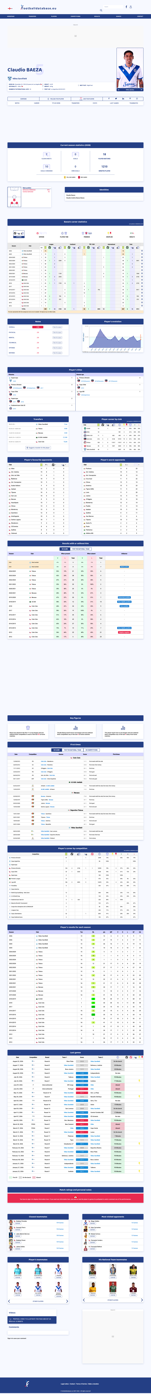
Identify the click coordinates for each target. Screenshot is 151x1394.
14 (45, 286)
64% (130, 435)
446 (99, 910)
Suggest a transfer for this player (39, 448)
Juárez (88, 496)
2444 (99, 857)
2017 (41, 388)
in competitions (92, 750)
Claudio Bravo (92, 1275)
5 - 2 (85, 779)
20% (139, 449)
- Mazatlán (46, 824)
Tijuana (13, 492)
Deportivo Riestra (96, 1148)
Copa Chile (14, 871)
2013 (14, 408)
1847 (113, 446)
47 (124, 442)
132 (99, 903)
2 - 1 (85, 803)
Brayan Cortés (133, 1275)
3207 (119, 449)
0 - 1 (85, 775)
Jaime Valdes (20, 1246)
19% (134, 857)
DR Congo (70, 1085)
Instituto (93, 1081)
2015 (85, 381)
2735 (137, 276)
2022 (85, 395)
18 (30, 89)
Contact (72, 1384)
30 (45, 276)
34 (123, 276)
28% (128, 882)
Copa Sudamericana (16, 917)
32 (45, 260)
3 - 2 (85, 817)
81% (130, 439)
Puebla (88, 506)
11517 (113, 442)
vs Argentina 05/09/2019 (58, 89)
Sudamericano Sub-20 (17, 899)
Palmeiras (89, 530)
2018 (22, 402)
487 (123, 309)
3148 (113, 439)
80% (107, 899)
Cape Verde (94, 1128)
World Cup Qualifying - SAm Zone (20, 892)
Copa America (15, 889)
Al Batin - (47, 786)
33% (139, 428)
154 (66, 868)
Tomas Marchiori (38, 1275)
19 (45, 254)
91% (130, 442)
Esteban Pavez (20, 1240)
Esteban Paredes (21, 1221)
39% (139, 432)
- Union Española (48, 779)
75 (124, 439)
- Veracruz (46, 796)
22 (123, 257)
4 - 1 (85, 824)
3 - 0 (85, 765)
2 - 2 (82, 1061)
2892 (98, 309)
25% (139, 439)
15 (45, 273)
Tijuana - (45, 817)
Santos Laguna (16, 519)
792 (99, 289)
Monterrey (14, 509)
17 (124, 446)
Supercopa (14, 864)
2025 (14, 381)
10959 (99, 868)
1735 (60, 283)
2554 (60, 276)
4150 (60, 309)
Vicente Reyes (113, 1275)
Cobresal (14, 533)
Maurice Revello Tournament (19, 903)
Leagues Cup (15, 910)
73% (107, 857)
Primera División (15, 857)
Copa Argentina (15, 861)
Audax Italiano (15, 485)
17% (134, 885)
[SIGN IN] (130, 6)
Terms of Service (81, 1384)
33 (45, 267)
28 (123, 254)
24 (45, 289)
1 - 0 (82, 1073)
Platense (70, 1136)
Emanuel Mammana (58, 1293)
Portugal (70, 1089)
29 (45, 293)
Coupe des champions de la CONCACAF (22, 906)
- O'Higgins (47, 772)
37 (123, 296)
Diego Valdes (95, 1221)
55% (135, 435)
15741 (119, 439)
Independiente (95, 1073)
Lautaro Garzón (17, 1275)
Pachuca (88, 468)
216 (98, 439)
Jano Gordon (38, 1293)
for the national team (80, 549)
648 (99, 892)
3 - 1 (85, 799)
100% (107, 861)
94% (107, 871)
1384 (137, 273)
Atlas (12, 468)
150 (98, 442)
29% (128, 910)
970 (120, 428)
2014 (17, 388)
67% (107, 885)
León (87, 492)
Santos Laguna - (47, 806)
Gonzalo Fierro (20, 1227)
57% (121, 868)
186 (66, 882)
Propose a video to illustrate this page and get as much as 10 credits (30, 1320)
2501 (99, 913)
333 (99, 885)
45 (123, 293)
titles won (56, 103)
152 (99, 917)
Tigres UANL (90, 489)
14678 (99, 882)
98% (130, 446)
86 (99, 861)
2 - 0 (82, 1101)
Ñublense (14, 479)
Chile (19, 86)
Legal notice (65, 1384)
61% (130, 432)
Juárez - (45, 803)
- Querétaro (46, 813)
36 (84, 309)
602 (113, 435)
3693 (119, 446)
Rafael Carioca (95, 1234)
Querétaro (14, 513)
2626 (78, 871)
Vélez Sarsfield (20, 78)
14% (134, 910)
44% (135, 446)
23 (136, 468)
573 (60, 299)
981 (120, 432)
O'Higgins (89, 499)
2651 (137, 260)
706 (60, 296)
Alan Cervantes (96, 1227)
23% (134, 868)
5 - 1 (85, 768)
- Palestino (47, 765)
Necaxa (26, 273)
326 (79, 899)
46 (98, 449)
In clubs (65, 549)
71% (107, 910)
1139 (60, 273)
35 (123, 289)
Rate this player (57, 327)
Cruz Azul (89, 479)
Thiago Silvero (17, 1293)
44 (65, 309)
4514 (137, 309)
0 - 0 (85, 831)
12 (45, 280)
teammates (134, 103)
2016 (31, 388)
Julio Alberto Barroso (23, 1234)
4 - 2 (82, 1128)
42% (135, 442)
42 (123, 267)
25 (123, 302)
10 (65, 283)
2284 (60, 260)
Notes (17, 103)
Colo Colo (26, 283)
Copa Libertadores (16, 913)
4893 (78, 882)
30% (134, 882)
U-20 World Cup (15, 896)
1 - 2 (85, 786)
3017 (137, 289)
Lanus (92, 1132)
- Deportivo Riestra (50, 834)
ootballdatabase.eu (40, 8)
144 (99, 896)
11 (98, 435)
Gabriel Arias (113, 1293)
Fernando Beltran (96, 1246)
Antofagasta (15, 516)
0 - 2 (82, 1136)
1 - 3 (82, 1077)
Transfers (75, 103)
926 (138, 296)
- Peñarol (48, 838)
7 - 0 (85, 796)
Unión (92, 1104)
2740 (78, 868)
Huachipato (14, 502)
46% (135, 449)
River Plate (70, 1061)
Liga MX (13, 882)
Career (36, 103)
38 (123, 260)
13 (132, 309)
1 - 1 (85, 761)
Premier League (15, 878)
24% (134, 871)
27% (139, 435)
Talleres (70, 1077)
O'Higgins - (47, 768)
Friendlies (14, 885)
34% (134, 913)
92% (130, 428)
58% (135, 428)
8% (128, 878)
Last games (114, 103)
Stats (95, 103)
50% (128, 885)
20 (45, 270)
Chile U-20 (89, 435)
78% (130, 449)
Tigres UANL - (47, 799)
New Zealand (69, 1124)
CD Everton (14, 526)
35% (128, 857)
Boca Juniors (69, 1069)
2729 (137, 283)
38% (139, 446)
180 (99, 875)
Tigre (71, 1140)
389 (45, 309)
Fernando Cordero (96, 1240)
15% (128, 871)
